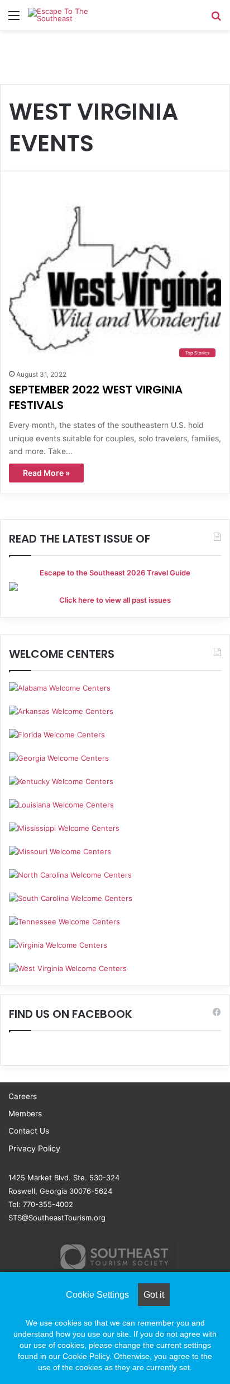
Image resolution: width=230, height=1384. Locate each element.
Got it (153, 1294)
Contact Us (28, 1130)
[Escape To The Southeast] (72, 15)
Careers (22, 1096)
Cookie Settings (97, 1294)
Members (25, 1113)
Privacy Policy (34, 1148)
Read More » (46, 472)
